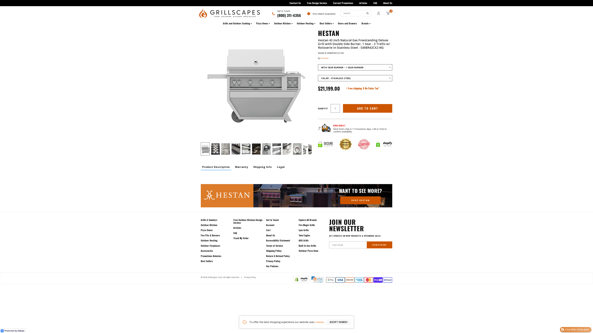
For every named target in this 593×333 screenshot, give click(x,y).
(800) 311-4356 (289, 15)
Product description (216, 167)
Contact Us (295, 3)
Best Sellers (207, 261)
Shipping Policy (274, 250)
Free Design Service (317, 3)
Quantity (323, 108)
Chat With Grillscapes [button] (577, 329)
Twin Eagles (304, 235)
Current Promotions (343, 3)
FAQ (375, 3)
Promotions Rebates (211, 256)
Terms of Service (274, 245)
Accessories (207, 250)
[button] (575, 329)
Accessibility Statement (278, 240)
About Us (387, 3)
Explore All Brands (308, 220)
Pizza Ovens (207, 230)
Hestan (325, 58)
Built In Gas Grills (307, 245)
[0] (387, 13)
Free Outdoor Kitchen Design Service (247, 221)
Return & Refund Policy (278, 256)
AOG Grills (304, 240)
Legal (281, 167)
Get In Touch (272, 220)
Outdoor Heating (209, 240)
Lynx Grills (304, 230)
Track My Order (241, 238)
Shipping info (262, 167)
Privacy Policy (273, 261)
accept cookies (338, 322)
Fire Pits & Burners (210, 235)
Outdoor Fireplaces (210, 245)
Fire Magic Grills (307, 225)
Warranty (241, 167)
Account (270, 225)
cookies (319, 322)
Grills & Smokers (209, 220)
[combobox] (355, 13)
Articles (363, 3)
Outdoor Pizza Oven (308, 250)
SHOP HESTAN (360, 200)
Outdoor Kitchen (209, 225)
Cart (268, 230)
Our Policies (272, 266)
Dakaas (21, 330)
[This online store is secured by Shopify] (301, 282)
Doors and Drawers (347, 23)
